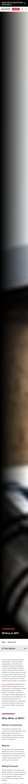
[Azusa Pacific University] (5, 9)
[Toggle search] (22, 9)
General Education (9, 684)
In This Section (8, 648)
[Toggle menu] (26, 9)
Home (3, 642)
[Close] (25, 3)
